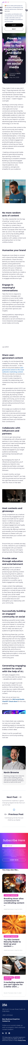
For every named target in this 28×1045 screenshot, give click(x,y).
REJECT (14, 29)
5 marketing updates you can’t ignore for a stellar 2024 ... (14, 984)
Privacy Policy (14, 856)
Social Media (9, 977)
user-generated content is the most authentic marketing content (13, 370)
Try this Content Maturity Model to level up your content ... (12, 942)
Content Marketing (11, 895)
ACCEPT (14, 25)
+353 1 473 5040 (7, 1015)
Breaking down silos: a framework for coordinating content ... (14, 901)
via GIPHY (5, 347)
